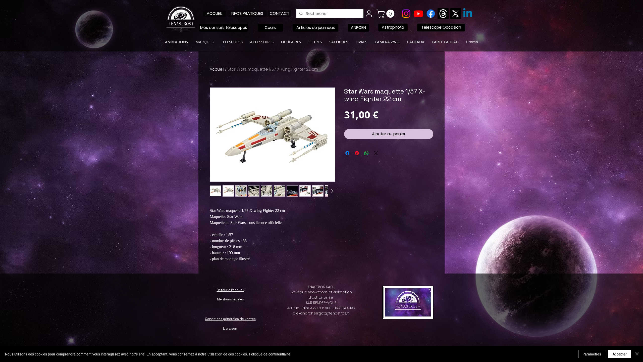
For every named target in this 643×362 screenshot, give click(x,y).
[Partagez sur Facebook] (347, 153)
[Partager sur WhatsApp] (366, 153)
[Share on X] (376, 153)
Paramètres (591, 353)
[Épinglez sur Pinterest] (357, 153)
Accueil (217, 69)
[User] (369, 14)
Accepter (620, 353)
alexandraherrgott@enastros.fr (321, 313)
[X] (455, 13)
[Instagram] (406, 13)
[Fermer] (637, 354)
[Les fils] (443, 13)
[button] (386, 14)
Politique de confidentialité (269, 353)
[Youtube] (418, 13)
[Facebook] (430, 13)
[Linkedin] (467, 13)
